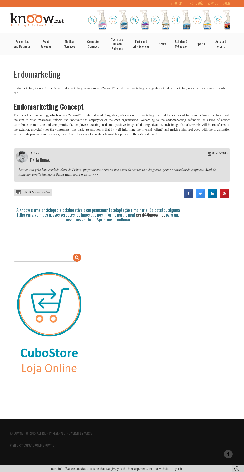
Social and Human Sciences (117, 43)
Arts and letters (220, 44)
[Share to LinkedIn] (212, 196)
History (161, 43)
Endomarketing (37, 73)
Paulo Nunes (40, 160)
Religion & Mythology (181, 44)
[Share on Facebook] (188, 196)
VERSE (88, 433)
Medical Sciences (69, 44)
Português (196, 3)
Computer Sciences (93, 44)
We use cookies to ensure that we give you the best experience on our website (117, 468)
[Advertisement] (100, 235)
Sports (201, 43)
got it (178, 468)
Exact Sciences (45, 44)
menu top (176, 3)
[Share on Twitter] (200, 196)
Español (213, 3)
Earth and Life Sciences (141, 44)
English (227, 3)
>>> (95, 174)
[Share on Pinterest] (224, 196)
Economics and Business (22, 44)
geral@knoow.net (150, 215)
